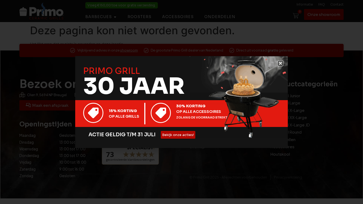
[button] (280, 63)
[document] (181, 102)
